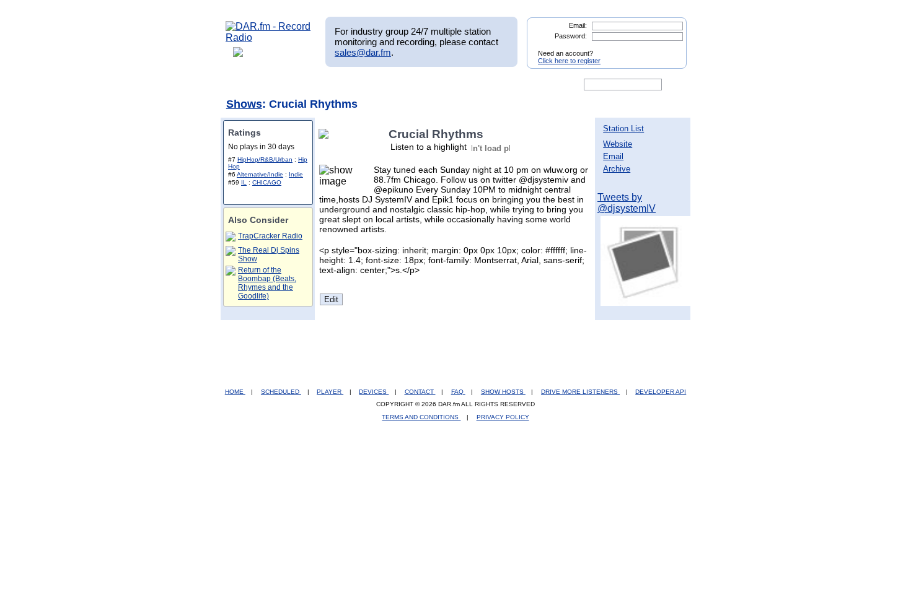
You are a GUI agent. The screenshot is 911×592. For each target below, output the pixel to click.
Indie (296, 174)
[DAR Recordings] (308, 85)
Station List (623, 128)
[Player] (368, 85)
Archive (616, 168)
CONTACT (420, 391)
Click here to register (569, 60)
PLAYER (330, 391)
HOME (235, 391)
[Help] (419, 85)
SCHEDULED (281, 391)
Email (613, 156)
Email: (578, 25)
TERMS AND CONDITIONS (421, 417)
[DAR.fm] (268, 37)
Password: (571, 36)
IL (244, 182)
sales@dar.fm (363, 52)
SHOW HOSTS (503, 391)
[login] (667, 48)
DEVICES (374, 391)
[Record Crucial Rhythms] (326, 134)
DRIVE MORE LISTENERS (580, 391)
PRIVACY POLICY (503, 417)
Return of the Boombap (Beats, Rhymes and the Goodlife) (267, 283)
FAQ (458, 391)
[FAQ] (466, 85)
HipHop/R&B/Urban (265, 159)
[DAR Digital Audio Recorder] (247, 85)
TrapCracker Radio (270, 236)
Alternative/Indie (260, 174)
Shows (244, 104)
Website (617, 144)
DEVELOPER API (660, 391)
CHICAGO (266, 182)
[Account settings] (515, 85)
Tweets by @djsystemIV (626, 203)
